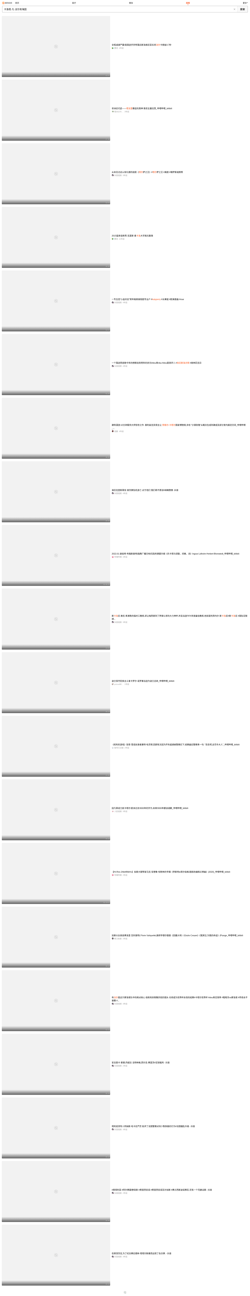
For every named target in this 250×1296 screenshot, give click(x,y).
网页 (17, 3)
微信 (131, 3)
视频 (188, 3)
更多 (245, 3)
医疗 (74, 3)
